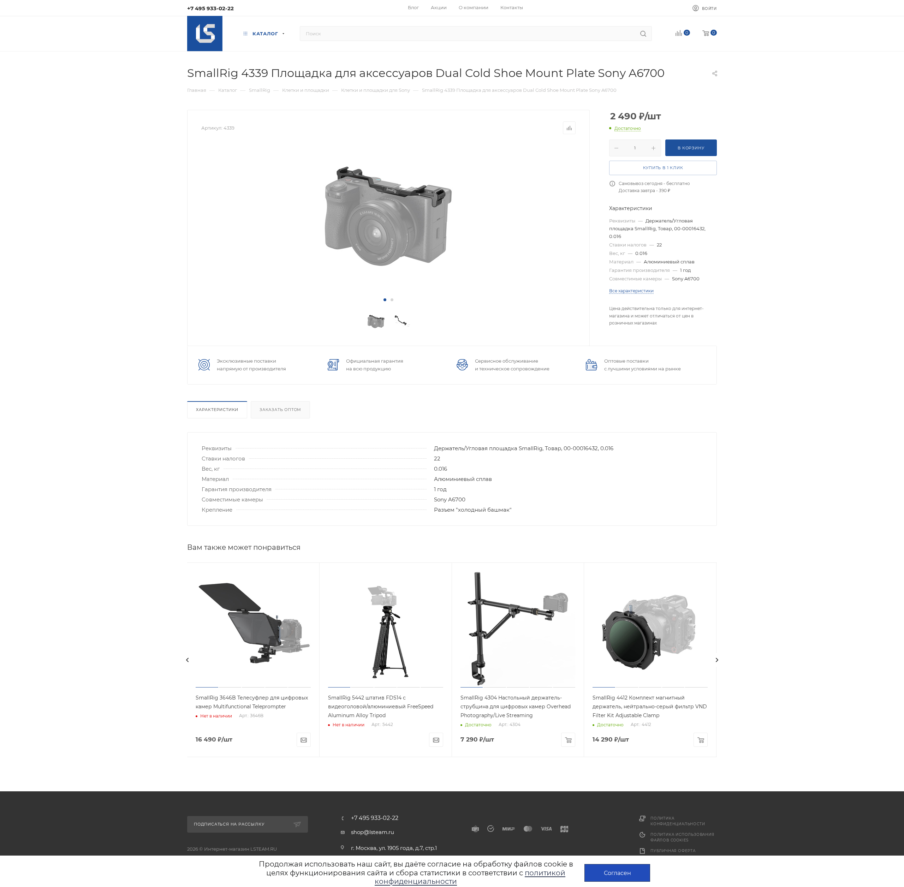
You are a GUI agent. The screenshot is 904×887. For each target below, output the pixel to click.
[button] (384, 299)
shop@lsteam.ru (372, 832)
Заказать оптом (280, 409)
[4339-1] (388, 215)
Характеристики (217, 409)
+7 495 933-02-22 (210, 8)
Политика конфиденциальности (677, 821)
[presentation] (187, 660)
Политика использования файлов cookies (682, 837)
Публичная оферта (673, 851)
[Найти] (643, 33)
